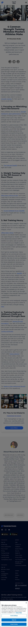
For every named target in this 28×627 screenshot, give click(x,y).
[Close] (26, 602)
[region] (14, 614)
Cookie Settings (14, 615)
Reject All (14, 620)
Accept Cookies (14, 624)
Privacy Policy (19, 612)
